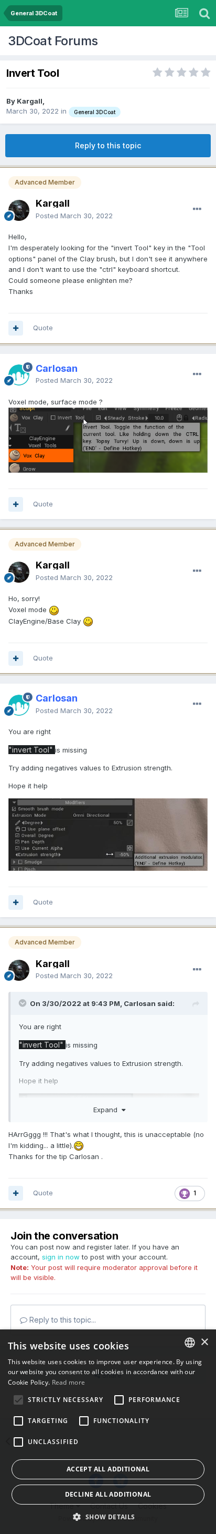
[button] (108, 1516)
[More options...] (197, 209)
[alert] (108, 1431)
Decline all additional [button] (108, 1494)
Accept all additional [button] (108, 1469)
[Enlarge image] (108, 439)
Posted (74, 215)
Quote (43, 327)
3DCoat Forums (53, 40)
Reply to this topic (108, 145)
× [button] (204, 1342)
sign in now (61, 1257)
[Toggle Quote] (23, 1003)
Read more (68, 1382)
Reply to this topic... (61, 1319)
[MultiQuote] (15, 328)
